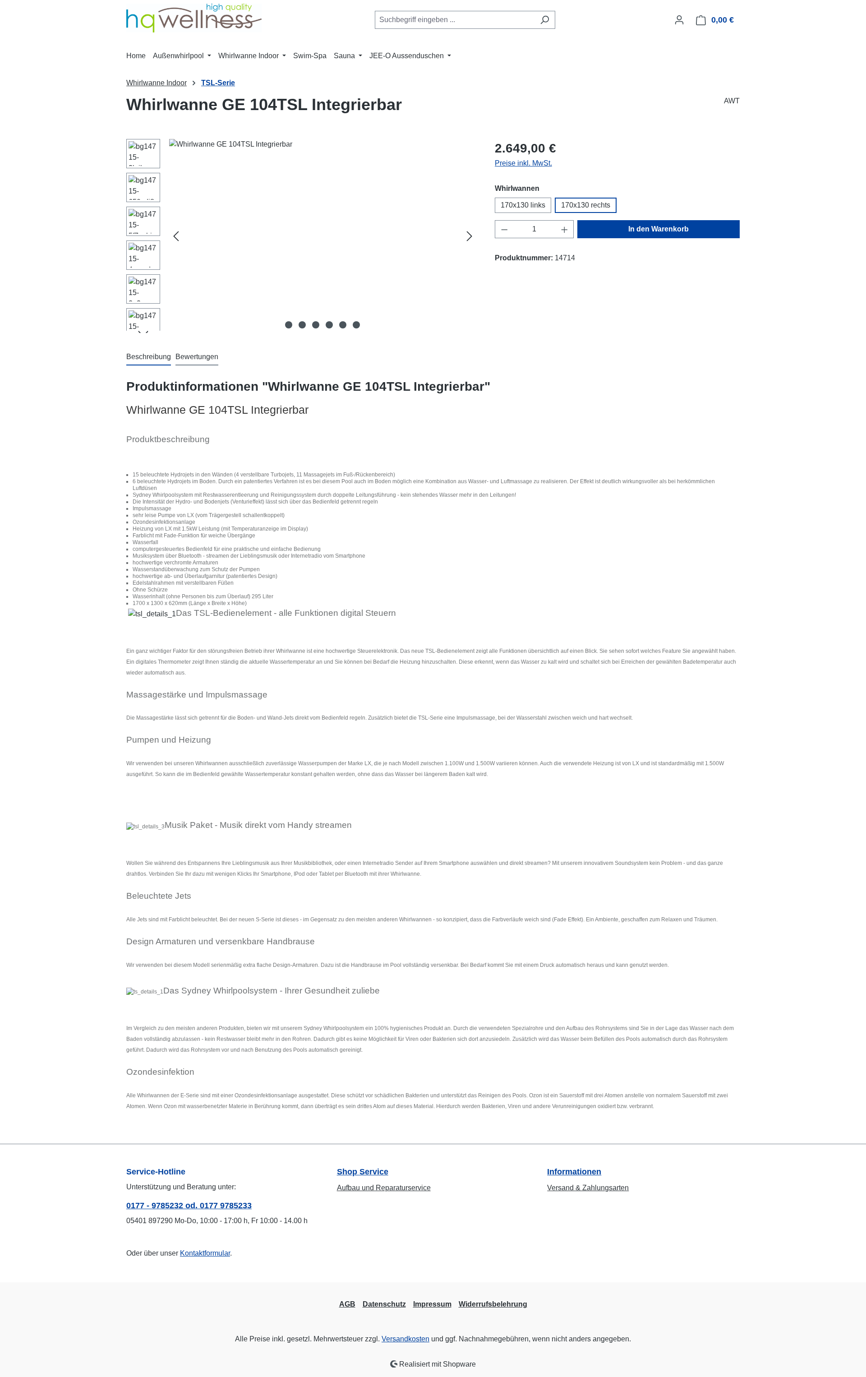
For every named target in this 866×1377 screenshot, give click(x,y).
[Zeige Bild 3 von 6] (315, 324)
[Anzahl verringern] (504, 229)
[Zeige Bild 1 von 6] (288, 324)
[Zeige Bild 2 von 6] (302, 324)
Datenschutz (384, 1304)
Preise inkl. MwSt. (523, 163)
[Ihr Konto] (679, 20)
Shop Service (362, 1171)
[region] (301, 236)
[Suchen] (544, 20)
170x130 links (523, 205)
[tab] (148, 357)
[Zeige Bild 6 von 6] (356, 324)
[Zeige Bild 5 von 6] (342, 324)
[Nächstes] (469, 236)
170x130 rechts (585, 205)
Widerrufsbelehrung (493, 1304)
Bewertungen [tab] (196, 356)
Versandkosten (405, 1339)
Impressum (432, 1304)
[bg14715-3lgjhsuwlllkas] (322, 236)
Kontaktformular (205, 1253)
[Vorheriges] (176, 236)
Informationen (574, 1171)
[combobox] (454, 20)
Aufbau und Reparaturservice (384, 1188)
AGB (347, 1304)
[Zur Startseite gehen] (194, 18)
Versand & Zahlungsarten (588, 1188)
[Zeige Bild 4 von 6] (329, 324)
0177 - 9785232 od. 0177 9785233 (189, 1205)
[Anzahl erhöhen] (564, 229)
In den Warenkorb (658, 229)
